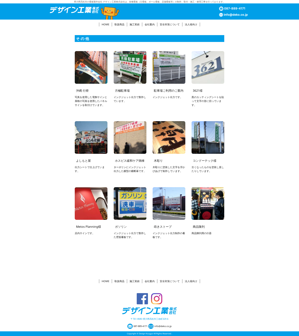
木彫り (158, 160)
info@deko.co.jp (236, 14)
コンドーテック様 (204, 160)
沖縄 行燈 (82, 90)
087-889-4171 (234, 8)
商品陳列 (199, 226)
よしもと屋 (83, 160)
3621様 (198, 90)
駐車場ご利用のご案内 (168, 90)
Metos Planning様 (88, 226)
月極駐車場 (122, 90)
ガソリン (121, 226)
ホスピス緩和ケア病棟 (130, 160)
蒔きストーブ (163, 226)
